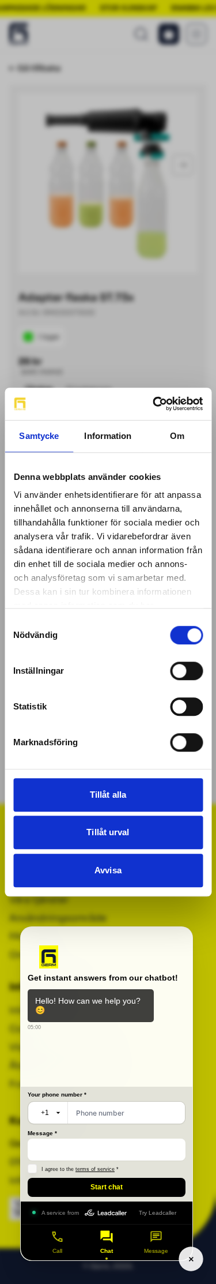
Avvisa (108, 870)
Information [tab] (107, 436)
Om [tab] (177, 436)
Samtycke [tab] (39, 436)
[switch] (186, 671)
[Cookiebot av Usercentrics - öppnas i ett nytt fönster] (154, 403)
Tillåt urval (107, 832)
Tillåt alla (108, 794)
